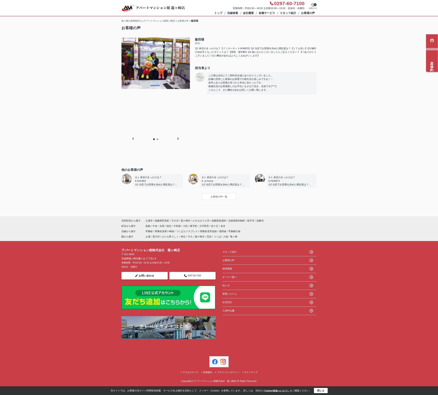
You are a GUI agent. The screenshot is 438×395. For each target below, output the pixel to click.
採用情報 (227, 268)
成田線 (223, 231)
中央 (155, 226)
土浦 (147, 236)
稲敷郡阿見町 (162, 220)
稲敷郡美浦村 (219, 220)
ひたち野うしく (170, 236)
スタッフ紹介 (288, 12)
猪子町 (194, 226)
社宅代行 (227, 302)
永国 (162, 226)
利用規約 (207, 372)
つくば (217, 236)
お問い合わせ (146, 275)
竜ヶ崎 (233, 236)
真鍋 (148, 226)
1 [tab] (154, 139)
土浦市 (149, 220)
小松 (185, 226)
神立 (183, 236)
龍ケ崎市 (185, 220)
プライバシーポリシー (228, 372)
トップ (218, 12)
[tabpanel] (155, 63)
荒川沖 (156, 236)
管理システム (229, 293)
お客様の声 (308, 12)
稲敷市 (260, 220)
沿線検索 (232, 12)
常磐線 (149, 231)
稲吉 (169, 226)
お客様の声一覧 (219, 196)
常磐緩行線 (234, 231)
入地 (225, 236)
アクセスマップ (190, 372)
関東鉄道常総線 (208, 231)
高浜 (209, 236)
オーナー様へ (229, 277)
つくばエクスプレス (187, 231)
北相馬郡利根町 (236, 220)
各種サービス (267, 12)
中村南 (177, 226)
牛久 (190, 236)
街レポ (226, 285)
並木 (223, 226)
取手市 (250, 220)
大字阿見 (204, 226)
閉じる (320, 390)
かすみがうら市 (201, 220)
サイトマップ (251, 372)
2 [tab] (157, 139)
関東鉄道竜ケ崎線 (165, 231)
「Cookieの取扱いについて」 (276, 391)
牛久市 (175, 220)
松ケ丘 (215, 226)
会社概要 (248, 12)
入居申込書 (228, 310)
